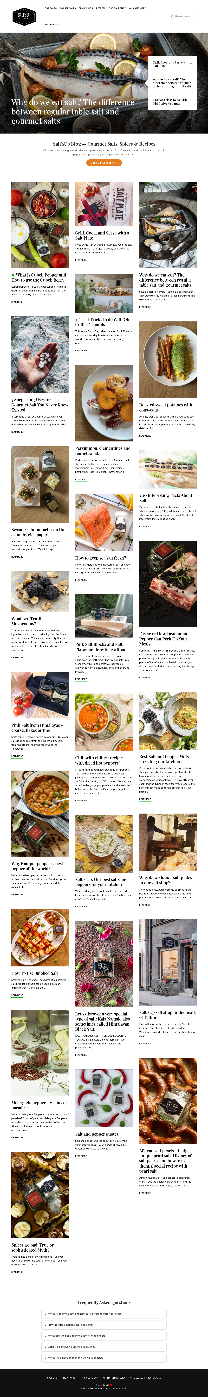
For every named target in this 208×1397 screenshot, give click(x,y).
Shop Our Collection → (104, 162)
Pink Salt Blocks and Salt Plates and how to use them (101, 646)
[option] (104, 83)
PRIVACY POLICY (90, 1378)
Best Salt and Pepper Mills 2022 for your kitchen (164, 758)
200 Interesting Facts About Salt (165, 497)
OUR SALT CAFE (137, 8)
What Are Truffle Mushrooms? (27, 621)
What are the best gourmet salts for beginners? (77, 1336)
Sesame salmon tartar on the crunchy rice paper (38, 532)
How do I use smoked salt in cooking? (70, 1325)
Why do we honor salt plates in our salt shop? (165, 880)
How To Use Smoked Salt (34, 973)
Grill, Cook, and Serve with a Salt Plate (102, 235)
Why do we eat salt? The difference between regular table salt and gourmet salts (165, 280)
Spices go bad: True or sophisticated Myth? (32, 1247)
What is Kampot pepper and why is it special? (75, 1358)
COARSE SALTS (68, 8)
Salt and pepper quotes (96, 1134)
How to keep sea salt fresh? (100, 558)
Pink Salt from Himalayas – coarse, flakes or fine (37, 727)
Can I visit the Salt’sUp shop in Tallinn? (71, 1347)
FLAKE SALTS (86, 8)
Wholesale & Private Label (145, 1378)
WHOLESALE (51, 24)
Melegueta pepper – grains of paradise (39, 1105)
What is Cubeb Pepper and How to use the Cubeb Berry (38, 277)
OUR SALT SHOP (117, 8)
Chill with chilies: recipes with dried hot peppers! (99, 760)
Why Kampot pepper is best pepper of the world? (37, 866)
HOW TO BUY (70, 1378)
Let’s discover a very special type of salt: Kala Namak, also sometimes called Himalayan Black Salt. (102, 1021)
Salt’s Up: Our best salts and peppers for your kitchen (101, 881)
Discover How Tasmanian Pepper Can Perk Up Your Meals (163, 638)
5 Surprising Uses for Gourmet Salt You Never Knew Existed (39, 404)
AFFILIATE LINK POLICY (114, 1378)
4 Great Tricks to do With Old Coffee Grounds (63, 116)
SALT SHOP (52, 1378)
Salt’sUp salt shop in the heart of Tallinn (167, 1014)
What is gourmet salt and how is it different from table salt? (85, 1314)
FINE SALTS (51, 8)
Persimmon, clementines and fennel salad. (103, 450)
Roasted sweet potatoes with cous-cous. (165, 407)
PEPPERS (101, 8)
